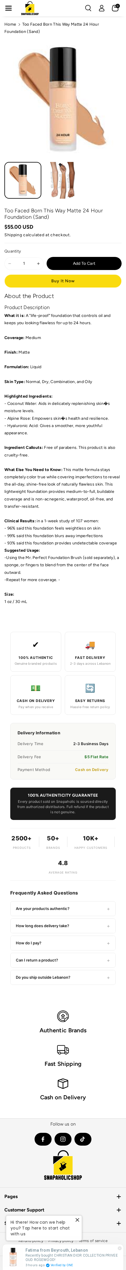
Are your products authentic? (63, 909)
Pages (11, 1196)
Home (10, 24)
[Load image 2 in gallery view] (62, 180)
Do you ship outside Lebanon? (63, 977)
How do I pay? (63, 943)
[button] (8, 8)
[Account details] (101, 8)
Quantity (12, 251)
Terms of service (93, 1241)
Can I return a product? (63, 960)
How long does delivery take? (63, 926)
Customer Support (24, 1210)
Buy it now (63, 280)
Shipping (13, 234)
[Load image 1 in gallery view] (22, 180)
